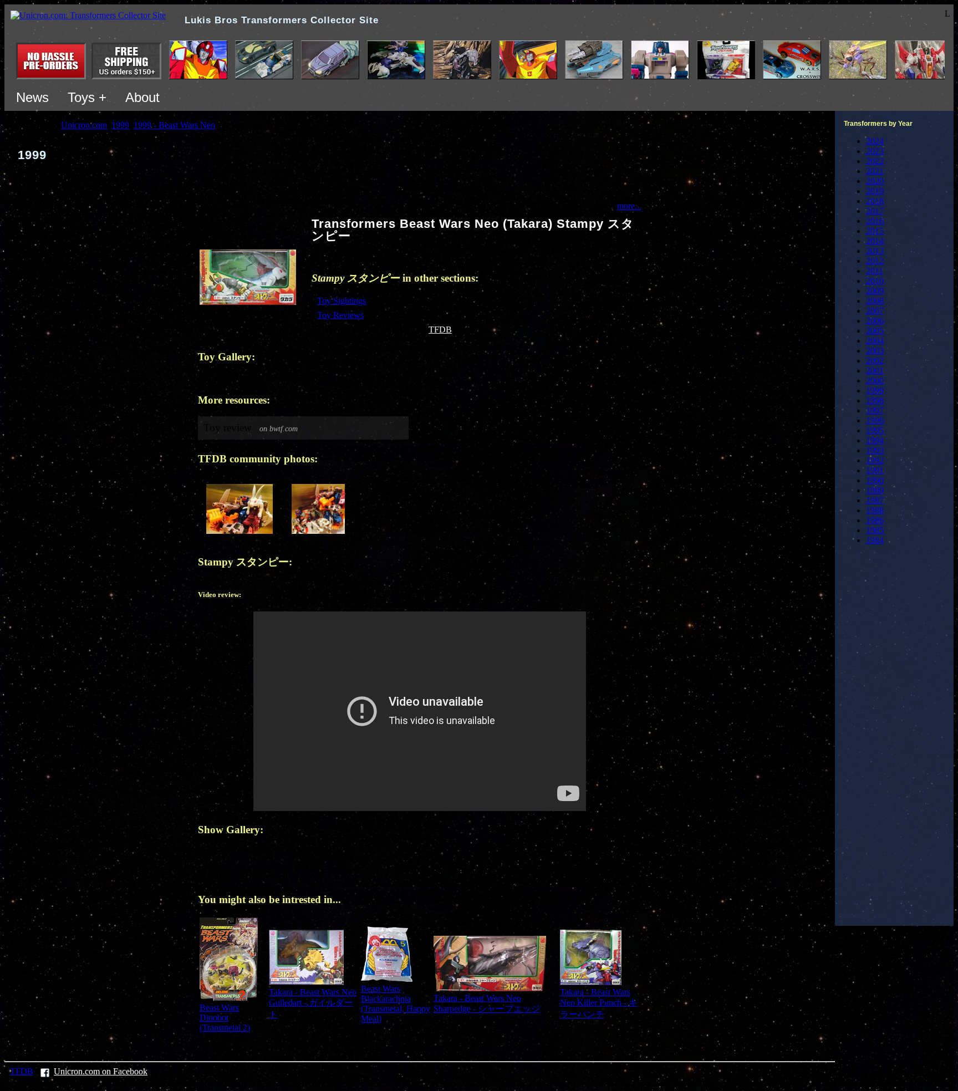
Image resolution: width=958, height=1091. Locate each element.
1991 (875, 470)
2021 (875, 171)
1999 (875, 390)
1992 (875, 460)
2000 (875, 380)
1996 (875, 420)
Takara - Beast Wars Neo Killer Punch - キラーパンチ (599, 1003)
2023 (875, 151)
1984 (875, 540)
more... (629, 206)
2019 (875, 191)
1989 (875, 490)
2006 (875, 320)
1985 (875, 530)
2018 (875, 201)
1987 (875, 500)
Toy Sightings (341, 300)
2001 (875, 370)
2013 (875, 251)
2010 (875, 281)
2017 (875, 211)
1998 (875, 400)
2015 (875, 231)
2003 (875, 350)
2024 (875, 141)
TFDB (440, 329)
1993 (875, 450)
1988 (875, 510)
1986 (875, 520)
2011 (874, 271)
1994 (875, 440)
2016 (875, 221)
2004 (875, 340)
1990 (875, 480)
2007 (875, 310)
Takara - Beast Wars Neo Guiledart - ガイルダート (312, 1003)
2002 (875, 360)
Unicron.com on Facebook (100, 1071)
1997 (875, 410)
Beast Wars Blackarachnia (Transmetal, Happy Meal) (395, 1003)
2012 (875, 261)
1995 (875, 430)
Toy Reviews (340, 315)
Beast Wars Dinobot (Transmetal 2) (225, 1017)
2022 (875, 161)
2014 (875, 241)
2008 (875, 300)
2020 (875, 181)
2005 (875, 330)
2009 (875, 290)
